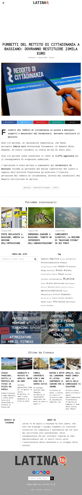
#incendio (68, 274)
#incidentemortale (55, 279)
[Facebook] (34, 472)
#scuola (61, 298)
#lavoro (43, 283)
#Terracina (59, 301)
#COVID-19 (63, 266)
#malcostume (59, 283)
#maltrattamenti (70, 283)
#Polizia (58, 287)
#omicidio (51, 287)
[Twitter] (37, 472)
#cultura (72, 266)
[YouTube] (48, 472)
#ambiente (45, 259)
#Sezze (43, 302)
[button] (35, 259)
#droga (43, 270)
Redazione (33, 57)
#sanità (54, 298)
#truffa (55, 187)
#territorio (70, 302)
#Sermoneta (69, 298)
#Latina (68, 278)
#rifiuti (56, 294)
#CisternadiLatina (50, 262)
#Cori (55, 266)
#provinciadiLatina (51, 290)
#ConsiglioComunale (47, 266)
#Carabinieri (71, 259)
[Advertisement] (41, 22)
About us (48, 490)
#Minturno (44, 287)
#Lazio (49, 283)
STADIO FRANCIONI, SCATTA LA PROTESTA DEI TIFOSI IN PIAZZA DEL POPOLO (7, 381)
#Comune (63, 263)
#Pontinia (64, 287)
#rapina (65, 290)
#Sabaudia (65, 294)
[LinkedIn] (44, 472)
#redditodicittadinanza (42, 187)
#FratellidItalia (46, 274)
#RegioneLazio (46, 294)
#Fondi (59, 270)
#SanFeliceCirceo (46, 298)
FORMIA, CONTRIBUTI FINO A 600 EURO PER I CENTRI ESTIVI (40, 378)
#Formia (67, 270)
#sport (49, 302)
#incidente (44, 279)
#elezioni (51, 270)
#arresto (62, 259)
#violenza (49, 305)
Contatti (39, 490)
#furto (54, 274)
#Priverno (71, 287)
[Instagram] (41, 472)
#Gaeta (61, 274)
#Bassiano (27, 187)
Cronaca (51, 57)
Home (32, 490)
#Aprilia (54, 258)
